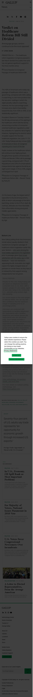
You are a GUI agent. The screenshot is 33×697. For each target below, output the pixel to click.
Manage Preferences (16, 359)
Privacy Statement (10, 351)
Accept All (16, 355)
